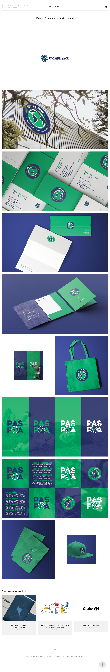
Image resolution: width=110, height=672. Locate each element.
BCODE (54, 6)
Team (20, 6)
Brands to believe (9, 6)
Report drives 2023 (9, 8)
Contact (27, 6)
